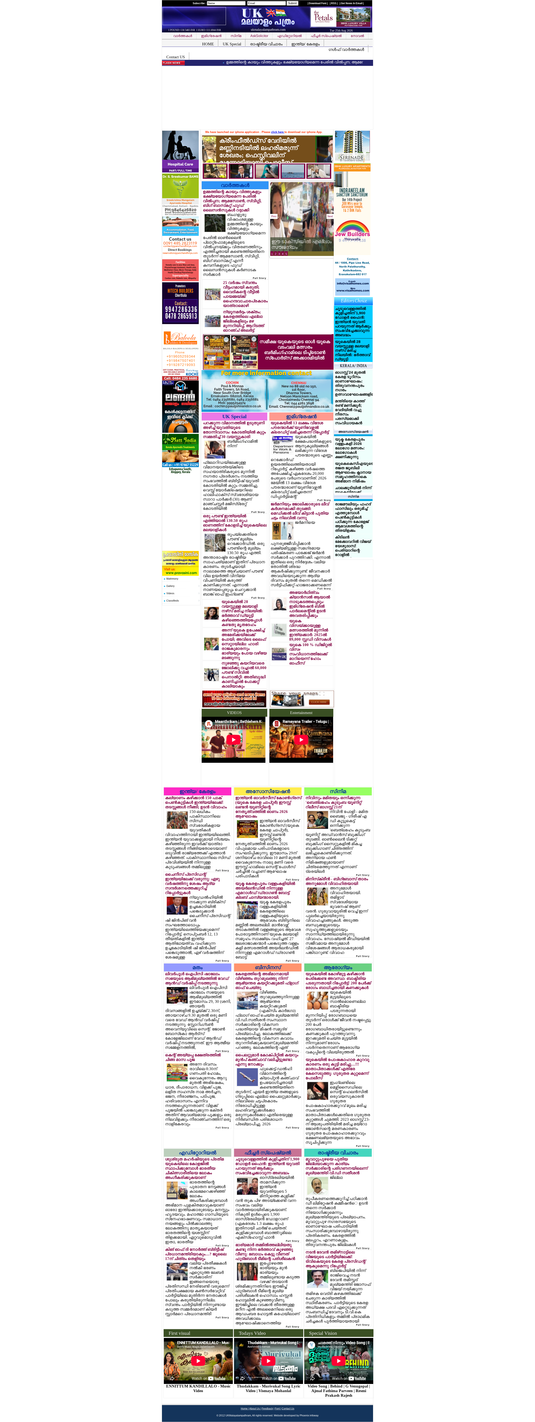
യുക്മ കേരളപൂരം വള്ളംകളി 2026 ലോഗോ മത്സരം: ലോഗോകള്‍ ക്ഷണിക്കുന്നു (350, 448)
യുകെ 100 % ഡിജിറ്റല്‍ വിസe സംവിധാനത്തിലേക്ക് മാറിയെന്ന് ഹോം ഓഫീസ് (310, 654)
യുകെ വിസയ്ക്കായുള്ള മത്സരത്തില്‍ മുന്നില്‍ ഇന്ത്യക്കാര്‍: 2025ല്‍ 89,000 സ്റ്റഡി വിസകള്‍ (310, 630)
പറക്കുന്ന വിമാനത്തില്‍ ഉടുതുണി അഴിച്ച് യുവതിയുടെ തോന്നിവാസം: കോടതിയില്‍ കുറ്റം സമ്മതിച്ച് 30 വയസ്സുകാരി (234, 430)
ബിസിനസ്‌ (268, 967)
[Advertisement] (268, 98)
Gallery (170, 586)
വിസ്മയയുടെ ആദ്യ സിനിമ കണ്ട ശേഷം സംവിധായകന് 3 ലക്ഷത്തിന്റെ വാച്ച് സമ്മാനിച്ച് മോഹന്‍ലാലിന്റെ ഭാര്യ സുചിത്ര (353, 517)
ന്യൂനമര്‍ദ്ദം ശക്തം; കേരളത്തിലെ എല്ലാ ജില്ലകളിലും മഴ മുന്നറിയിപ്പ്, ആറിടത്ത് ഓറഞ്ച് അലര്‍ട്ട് (243, 321)
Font (277, 1408)
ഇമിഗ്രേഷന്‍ (301, 416)
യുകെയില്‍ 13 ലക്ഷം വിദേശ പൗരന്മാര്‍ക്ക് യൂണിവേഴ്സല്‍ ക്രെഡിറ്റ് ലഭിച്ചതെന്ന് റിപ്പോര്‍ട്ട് (300, 427)
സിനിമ (338, 791)
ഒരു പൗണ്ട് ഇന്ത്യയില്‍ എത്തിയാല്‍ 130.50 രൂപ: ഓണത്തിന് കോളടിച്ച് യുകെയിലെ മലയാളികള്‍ (234, 523)
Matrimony (172, 578)
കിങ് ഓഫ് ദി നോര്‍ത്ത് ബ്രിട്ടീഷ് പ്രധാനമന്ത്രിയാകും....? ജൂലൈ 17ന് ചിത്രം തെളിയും (195, 1254)
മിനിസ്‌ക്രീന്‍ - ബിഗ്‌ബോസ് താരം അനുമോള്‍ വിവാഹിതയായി (337, 881)
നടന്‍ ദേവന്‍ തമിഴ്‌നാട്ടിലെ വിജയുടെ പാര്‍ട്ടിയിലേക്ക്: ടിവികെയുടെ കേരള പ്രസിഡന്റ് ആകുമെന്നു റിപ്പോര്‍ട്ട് (336, 1259)
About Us (254, 1408)
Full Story (259, 278)
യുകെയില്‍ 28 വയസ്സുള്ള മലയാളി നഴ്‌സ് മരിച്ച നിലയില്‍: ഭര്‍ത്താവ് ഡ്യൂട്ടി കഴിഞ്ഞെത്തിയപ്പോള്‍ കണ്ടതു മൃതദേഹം (242, 613)
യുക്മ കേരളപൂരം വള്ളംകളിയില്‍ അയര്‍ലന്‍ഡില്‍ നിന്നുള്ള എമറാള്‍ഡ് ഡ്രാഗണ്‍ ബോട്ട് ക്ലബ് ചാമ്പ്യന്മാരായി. (265, 890)
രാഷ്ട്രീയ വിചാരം (266, 44)
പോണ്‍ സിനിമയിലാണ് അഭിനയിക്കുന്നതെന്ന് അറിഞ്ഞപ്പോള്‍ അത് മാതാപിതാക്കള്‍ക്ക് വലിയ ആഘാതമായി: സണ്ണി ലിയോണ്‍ (354, 552)
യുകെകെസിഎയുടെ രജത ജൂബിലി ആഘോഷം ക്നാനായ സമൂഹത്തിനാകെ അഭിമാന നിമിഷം (354, 472)
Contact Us (288, 1408)
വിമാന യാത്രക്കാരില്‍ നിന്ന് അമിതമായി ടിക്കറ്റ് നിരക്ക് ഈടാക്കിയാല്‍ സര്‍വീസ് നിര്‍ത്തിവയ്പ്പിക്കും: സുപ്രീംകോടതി (353, 387)
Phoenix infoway (309, 1415)
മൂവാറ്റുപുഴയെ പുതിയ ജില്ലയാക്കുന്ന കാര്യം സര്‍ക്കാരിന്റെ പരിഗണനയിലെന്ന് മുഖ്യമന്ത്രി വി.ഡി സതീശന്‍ (337, 1166)
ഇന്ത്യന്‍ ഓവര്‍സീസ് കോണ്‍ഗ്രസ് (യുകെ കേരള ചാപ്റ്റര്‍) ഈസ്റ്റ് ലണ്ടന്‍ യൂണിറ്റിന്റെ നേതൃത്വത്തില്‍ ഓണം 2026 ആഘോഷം (268, 807)
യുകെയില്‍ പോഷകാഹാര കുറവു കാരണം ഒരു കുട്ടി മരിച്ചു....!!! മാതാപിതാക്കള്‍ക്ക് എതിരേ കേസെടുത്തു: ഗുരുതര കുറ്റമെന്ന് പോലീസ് (337, 1068)
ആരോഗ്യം (338, 967)
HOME (208, 44)
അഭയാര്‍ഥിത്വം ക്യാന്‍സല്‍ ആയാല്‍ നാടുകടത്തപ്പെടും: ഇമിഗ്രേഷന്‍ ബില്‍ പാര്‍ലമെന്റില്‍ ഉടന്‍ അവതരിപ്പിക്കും (309, 604)
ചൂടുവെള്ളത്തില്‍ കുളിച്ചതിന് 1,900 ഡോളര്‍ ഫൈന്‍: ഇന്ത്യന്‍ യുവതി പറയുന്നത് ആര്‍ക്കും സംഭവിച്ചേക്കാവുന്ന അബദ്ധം (267, 1166)
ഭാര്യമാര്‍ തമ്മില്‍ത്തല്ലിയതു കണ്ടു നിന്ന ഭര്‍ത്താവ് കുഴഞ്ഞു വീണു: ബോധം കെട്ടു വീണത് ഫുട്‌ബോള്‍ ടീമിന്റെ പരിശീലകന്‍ (265, 1252)
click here (277, 132)
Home (244, 1408)
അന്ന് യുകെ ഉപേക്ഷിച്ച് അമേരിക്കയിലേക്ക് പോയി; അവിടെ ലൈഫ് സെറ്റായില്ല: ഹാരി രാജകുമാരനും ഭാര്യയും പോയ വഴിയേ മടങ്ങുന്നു (244, 644)
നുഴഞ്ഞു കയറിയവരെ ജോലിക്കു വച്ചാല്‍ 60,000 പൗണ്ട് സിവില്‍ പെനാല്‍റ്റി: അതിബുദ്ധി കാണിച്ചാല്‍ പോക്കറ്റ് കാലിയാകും (244, 674)
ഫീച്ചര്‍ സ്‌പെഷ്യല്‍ (268, 1152)
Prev (273, 216)
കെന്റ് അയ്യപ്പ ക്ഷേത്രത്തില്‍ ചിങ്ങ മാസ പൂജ (193, 1057)
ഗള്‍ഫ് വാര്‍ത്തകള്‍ (346, 49)
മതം (197, 967)
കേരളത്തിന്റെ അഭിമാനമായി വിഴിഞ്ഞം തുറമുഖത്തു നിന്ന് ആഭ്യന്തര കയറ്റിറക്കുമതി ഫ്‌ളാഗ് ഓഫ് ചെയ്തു (266, 981)
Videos (170, 593)
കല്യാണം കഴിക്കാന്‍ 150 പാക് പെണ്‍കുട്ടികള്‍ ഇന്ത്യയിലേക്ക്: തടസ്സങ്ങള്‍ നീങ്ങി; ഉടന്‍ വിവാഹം (196, 802)
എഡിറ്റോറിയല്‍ (197, 1152)
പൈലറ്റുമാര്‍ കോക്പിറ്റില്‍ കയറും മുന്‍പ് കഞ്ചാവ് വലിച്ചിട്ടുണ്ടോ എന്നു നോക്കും (266, 1059)
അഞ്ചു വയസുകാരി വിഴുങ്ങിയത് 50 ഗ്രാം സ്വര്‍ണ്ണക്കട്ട (296, 241)
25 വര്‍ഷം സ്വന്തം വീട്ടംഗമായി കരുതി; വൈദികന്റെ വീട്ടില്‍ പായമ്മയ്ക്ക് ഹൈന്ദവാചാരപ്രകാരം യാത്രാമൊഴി (245, 294)
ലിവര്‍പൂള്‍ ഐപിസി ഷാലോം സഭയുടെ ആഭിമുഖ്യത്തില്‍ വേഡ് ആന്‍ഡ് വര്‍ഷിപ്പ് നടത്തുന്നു (197, 978)
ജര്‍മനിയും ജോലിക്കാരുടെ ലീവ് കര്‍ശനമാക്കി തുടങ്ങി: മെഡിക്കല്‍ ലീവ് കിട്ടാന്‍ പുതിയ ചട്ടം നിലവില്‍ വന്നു (300, 511)
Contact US (175, 57)
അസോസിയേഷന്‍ (268, 791)
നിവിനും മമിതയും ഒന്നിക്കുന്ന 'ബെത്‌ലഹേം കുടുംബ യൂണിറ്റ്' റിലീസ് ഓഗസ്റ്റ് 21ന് (334, 802)
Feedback (267, 1408)
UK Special (232, 44)
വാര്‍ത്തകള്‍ (235, 185)
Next (330, 216)
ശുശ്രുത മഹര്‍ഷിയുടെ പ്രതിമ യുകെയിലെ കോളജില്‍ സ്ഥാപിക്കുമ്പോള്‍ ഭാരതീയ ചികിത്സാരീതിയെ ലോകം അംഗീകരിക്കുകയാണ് (194, 1168)
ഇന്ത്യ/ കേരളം (305, 44)
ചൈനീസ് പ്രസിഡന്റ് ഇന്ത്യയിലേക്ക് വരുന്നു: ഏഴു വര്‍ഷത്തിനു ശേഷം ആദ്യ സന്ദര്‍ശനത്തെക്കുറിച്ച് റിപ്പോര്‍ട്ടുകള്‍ (192, 883)
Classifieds (172, 600)
